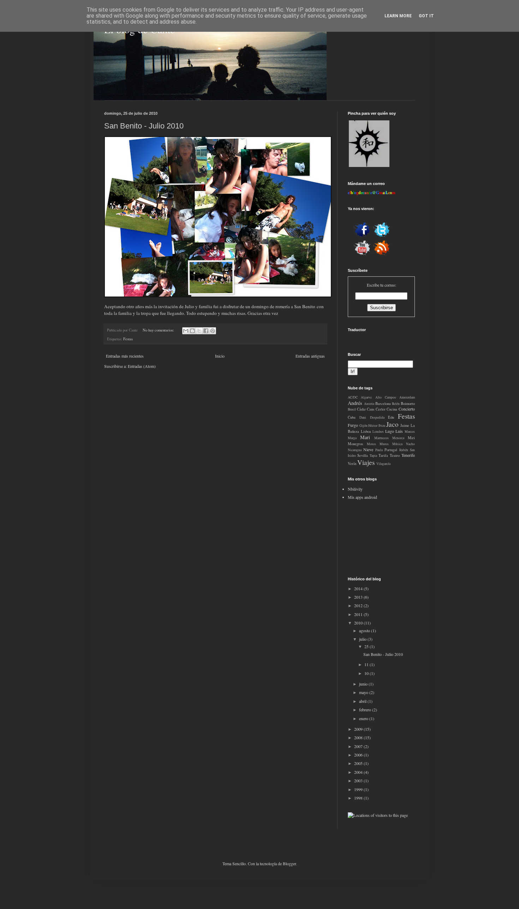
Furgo (353, 425)
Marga (352, 438)
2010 (359, 623)
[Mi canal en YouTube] (362, 254)
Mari (365, 437)
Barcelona (383, 403)
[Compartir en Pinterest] (212, 330)
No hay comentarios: (159, 330)
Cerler (381, 409)
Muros (384, 444)
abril (363, 701)
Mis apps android (362, 497)
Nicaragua (355, 450)
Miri (411, 437)
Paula (379, 450)
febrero (365, 709)
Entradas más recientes (125, 356)
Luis (399, 431)
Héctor (372, 425)
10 (367, 673)
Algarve (366, 397)
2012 (359, 605)
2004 (359, 772)
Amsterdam (407, 397)
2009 (359, 729)
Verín (352, 463)
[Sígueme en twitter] (381, 236)
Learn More (398, 15)
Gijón (363, 425)
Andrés (355, 403)
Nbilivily (355, 489)
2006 (359, 755)
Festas (128, 338)
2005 (359, 763)
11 (367, 664)
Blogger (289, 863)
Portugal (390, 449)
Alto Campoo (385, 397)
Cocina (392, 409)
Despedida (377, 417)
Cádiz (361, 409)
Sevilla (362, 455)
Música (397, 444)
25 (367, 646)
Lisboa (366, 431)
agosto (365, 630)
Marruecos (381, 438)
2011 (359, 614)
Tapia (373, 455)
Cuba (352, 417)
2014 (359, 588)
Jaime (404, 425)
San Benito (304, 306)
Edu (391, 417)
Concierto (407, 409)
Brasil (352, 409)
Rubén (403, 450)
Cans (370, 409)
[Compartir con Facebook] (205, 330)
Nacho (410, 444)
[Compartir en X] (199, 330)
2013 (359, 597)
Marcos (410, 431)
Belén (396, 403)
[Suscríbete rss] (381, 254)
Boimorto (408, 403)
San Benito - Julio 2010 (144, 125)
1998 (359, 798)
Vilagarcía (383, 463)
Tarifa (383, 455)
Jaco (392, 424)
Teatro (395, 455)
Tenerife (408, 455)
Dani (362, 417)
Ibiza (381, 425)
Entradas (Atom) (142, 366)
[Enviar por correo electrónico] (185, 330)
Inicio (220, 356)
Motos (371, 444)
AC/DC (353, 397)
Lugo (389, 431)
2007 (359, 746)
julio (363, 639)
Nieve (368, 449)
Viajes (366, 462)
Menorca (398, 438)
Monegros (355, 443)
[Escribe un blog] (192, 330)
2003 (359, 780)
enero (364, 718)
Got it (426, 15)
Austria (369, 403)
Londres (378, 431)
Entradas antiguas (310, 356)
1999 (359, 789)
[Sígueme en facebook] (362, 236)
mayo (364, 692)
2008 (359, 737)
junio (364, 684)
